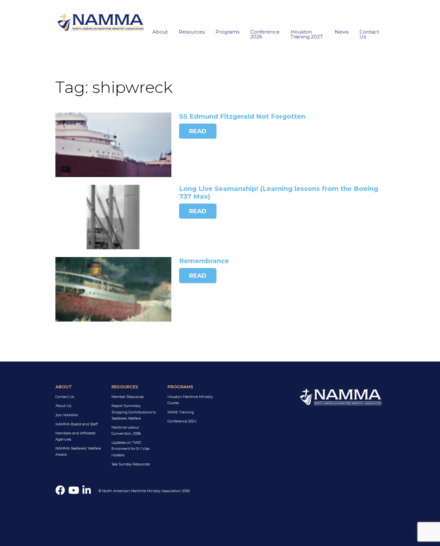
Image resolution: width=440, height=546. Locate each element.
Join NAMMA (66, 415)
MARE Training (180, 412)
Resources (192, 32)
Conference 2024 (181, 421)
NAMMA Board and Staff (76, 424)
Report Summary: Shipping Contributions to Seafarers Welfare (133, 411)
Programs (227, 32)
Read (197, 131)
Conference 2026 (265, 34)
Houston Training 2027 (307, 34)
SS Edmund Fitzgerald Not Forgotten (242, 116)
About (160, 32)
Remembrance (204, 261)
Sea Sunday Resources (130, 464)
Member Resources (127, 396)
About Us (63, 405)
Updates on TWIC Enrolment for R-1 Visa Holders (130, 448)
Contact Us (369, 34)
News (342, 32)
